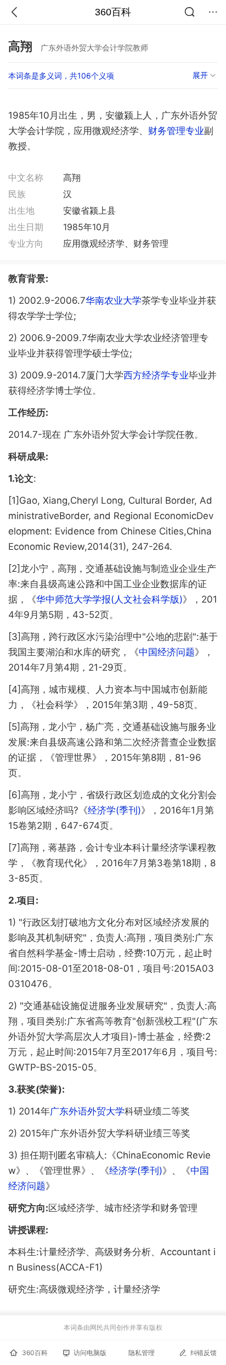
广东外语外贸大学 (87, 1111)
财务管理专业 (176, 130)
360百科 (113, 12)
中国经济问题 (167, 652)
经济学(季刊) (114, 810)
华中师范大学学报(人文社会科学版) (109, 599)
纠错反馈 (203, 1353)
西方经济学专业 (156, 375)
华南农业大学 (114, 300)
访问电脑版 (90, 1353)
